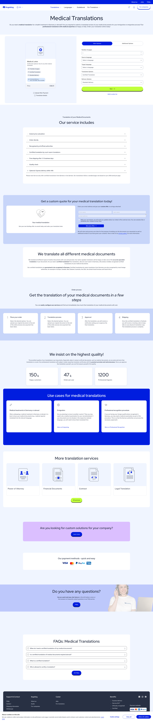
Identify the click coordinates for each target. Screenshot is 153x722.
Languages (68, 7)
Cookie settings (114, 717)
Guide (33, 704)
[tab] (97, 43)
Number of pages (87, 50)
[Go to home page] (8, 7)
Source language (87, 57)
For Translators (92, 7)
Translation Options (87, 71)
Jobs (142, 2)
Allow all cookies (144, 717)
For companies (35, 706)
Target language (86, 64)
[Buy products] (129, 7)
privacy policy (123, 233)
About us (134, 2)
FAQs (148, 2)
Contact (8, 704)
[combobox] (110, 60)
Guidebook (81, 7)
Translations (54, 7)
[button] (143, 7)
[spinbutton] (112, 53)
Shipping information (12, 706)
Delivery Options (86, 79)
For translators (60, 704)
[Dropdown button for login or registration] (134, 7)
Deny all (128, 717)
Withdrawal (9, 709)
